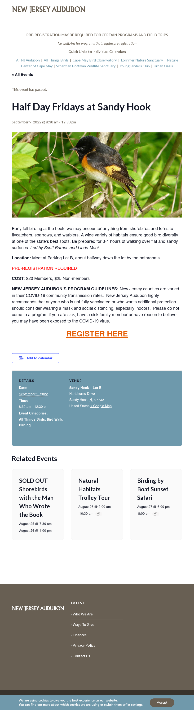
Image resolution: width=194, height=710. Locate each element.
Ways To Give (83, 624)
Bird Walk (54, 419)
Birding (25, 425)
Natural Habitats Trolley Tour (94, 489)
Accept (162, 702)
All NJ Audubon (28, 60)
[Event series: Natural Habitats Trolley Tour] (98, 514)
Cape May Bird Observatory (95, 60)
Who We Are (83, 614)
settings (136, 705)
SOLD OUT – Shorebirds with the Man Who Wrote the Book (36, 497)
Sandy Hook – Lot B (85, 387)
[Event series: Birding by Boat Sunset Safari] (155, 514)
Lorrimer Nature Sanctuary (142, 60)
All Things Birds (56, 60)
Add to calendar (39, 358)
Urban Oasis (163, 66)
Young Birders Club (135, 66)
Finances (80, 635)
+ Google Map (101, 405)
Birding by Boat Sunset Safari (152, 489)
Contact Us (81, 656)
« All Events (22, 74)
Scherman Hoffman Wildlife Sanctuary (86, 66)
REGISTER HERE (97, 333)
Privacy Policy (84, 645)
